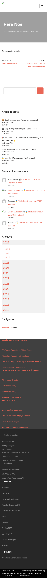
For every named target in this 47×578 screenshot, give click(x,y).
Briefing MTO (7, 528)
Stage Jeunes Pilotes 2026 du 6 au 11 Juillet (19, 149)
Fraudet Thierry (13, 32)
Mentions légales (26, 573)
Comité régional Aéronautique (13, 368)
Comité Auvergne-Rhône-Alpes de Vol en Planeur (21, 362)
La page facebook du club (12, 456)
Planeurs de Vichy (9, 386)
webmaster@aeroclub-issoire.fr (33, 571)
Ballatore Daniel (14, 190)
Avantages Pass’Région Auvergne (15, 427)
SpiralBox (5, 545)
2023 (6, 273)
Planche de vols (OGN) (11, 511)
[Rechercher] (40, 90)
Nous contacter (8, 441)
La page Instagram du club (12, 460)
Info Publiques (7, 327)
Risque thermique (9, 540)
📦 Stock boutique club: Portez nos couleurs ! (20, 120)
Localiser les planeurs (10, 499)
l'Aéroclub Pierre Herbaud (10, 573)
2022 (6, 278)
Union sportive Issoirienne (12, 410)
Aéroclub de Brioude (10, 380)
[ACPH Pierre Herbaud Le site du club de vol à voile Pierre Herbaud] (9, 6)
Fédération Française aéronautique (15, 356)
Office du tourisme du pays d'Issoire (16, 416)
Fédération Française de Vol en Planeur (17, 350)
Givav (4, 517)
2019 (6, 294)
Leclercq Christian (15, 212)
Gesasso (5, 522)
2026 (6, 242)
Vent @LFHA (7, 534)
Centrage (5, 493)
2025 (6, 262)
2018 (6, 299)
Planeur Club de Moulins (11, 397)
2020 (6, 289)
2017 (6, 304)
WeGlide (5, 488)
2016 (6, 309)
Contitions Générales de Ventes (14, 558)
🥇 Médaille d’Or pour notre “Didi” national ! (19, 158)
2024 (6, 268)
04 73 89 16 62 (7, 450)
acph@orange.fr (8, 446)
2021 (6, 283)
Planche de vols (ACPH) (11, 505)
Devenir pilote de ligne (10, 421)
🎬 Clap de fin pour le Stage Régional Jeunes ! (20, 129)
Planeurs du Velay (9, 392)
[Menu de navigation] (42, 6)
